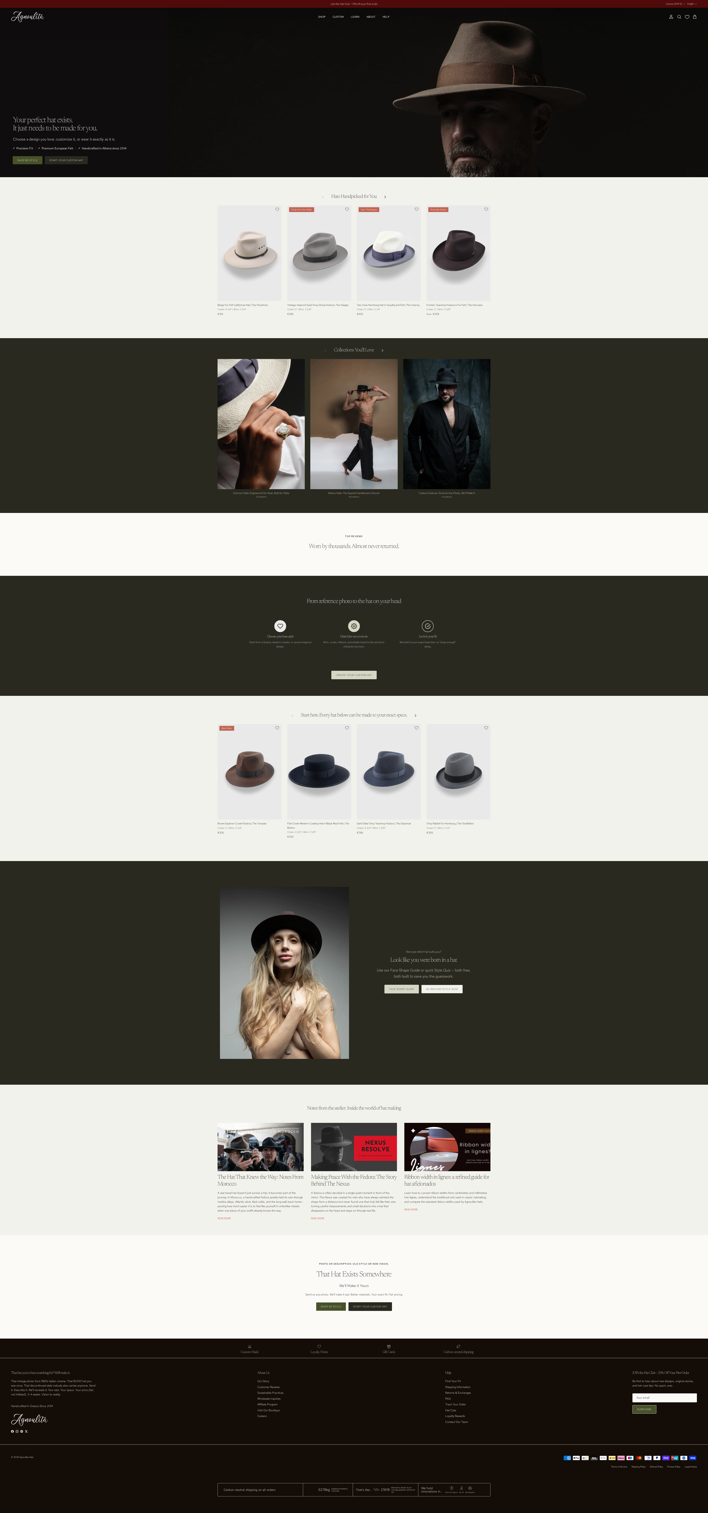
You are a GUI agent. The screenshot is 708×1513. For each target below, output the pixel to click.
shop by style (27, 160)
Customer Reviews (268, 1387)
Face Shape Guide (401, 989)
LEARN (355, 16)
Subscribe (644, 1409)
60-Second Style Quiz (442, 989)
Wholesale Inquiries (269, 1399)
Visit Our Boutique (268, 1410)
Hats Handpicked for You (353, 196)
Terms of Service (619, 1466)
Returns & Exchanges (458, 1393)
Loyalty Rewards (455, 1416)
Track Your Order (455, 1404)
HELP (386, 16)
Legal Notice (691, 1466)
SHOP (321, 16)
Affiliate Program (267, 1404)
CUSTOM (338, 16)
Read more (224, 1218)
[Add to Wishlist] (277, 209)
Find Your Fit (453, 1381)
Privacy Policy (673, 1466)
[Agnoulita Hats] (27, 16)
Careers (262, 1416)
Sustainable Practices (270, 1393)
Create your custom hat (354, 675)
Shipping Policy (638, 1466)
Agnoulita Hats (26, 1457)
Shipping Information (458, 1387)
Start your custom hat (66, 160)
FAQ (448, 1399)
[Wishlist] (688, 17)
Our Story (263, 1381)
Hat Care (450, 1410)
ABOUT (371, 16)
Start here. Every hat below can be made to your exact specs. (354, 715)
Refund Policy (656, 1466)
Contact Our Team (456, 1422)
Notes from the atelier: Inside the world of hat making (354, 1108)
